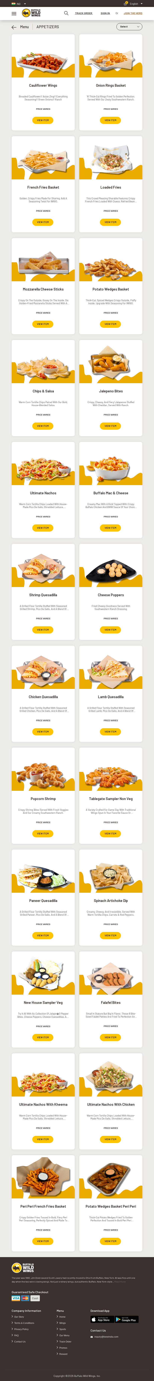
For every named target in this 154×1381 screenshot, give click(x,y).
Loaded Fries (110, 187)
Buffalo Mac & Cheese (111, 493)
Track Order (65, 1341)
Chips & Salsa (43, 391)
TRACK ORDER (84, 13)
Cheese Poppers (111, 595)
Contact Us (20, 1341)
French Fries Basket (43, 187)
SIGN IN (105, 13)
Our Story (19, 1317)
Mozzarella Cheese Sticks (43, 289)
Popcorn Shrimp (43, 798)
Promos (63, 1348)
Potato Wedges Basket (111, 289)
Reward (63, 1354)
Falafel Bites (111, 1002)
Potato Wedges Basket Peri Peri (111, 1206)
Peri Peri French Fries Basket (43, 1206)
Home (62, 1317)
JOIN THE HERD (133, 13)
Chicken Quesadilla (43, 697)
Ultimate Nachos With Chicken (111, 1104)
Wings (62, 1323)
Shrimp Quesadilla (43, 595)
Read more (120, 1281)
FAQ (16, 1335)
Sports (62, 1329)
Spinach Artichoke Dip (111, 900)
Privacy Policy (21, 1329)
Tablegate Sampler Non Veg (111, 798)
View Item (43, 120)
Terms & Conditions (24, 1323)
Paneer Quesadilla (43, 900)
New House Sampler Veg (43, 1002)
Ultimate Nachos (43, 493)
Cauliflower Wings (43, 85)
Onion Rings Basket (111, 85)
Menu (22, 26)
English (134, 3)
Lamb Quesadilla (111, 697)
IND (18, 3)
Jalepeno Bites (111, 391)
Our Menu (64, 1335)
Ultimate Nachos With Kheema (43, 1104)
